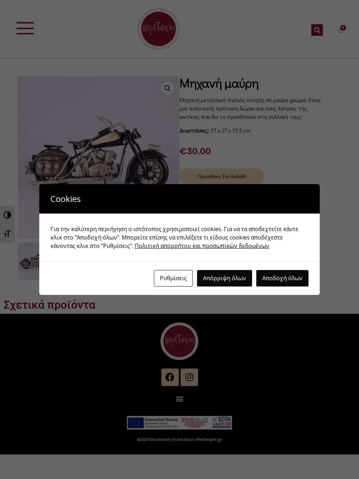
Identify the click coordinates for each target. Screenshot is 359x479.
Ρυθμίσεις (173, 278)
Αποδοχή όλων (282, 278)
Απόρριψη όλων (224, 278)
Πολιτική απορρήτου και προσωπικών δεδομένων (202, 246)
